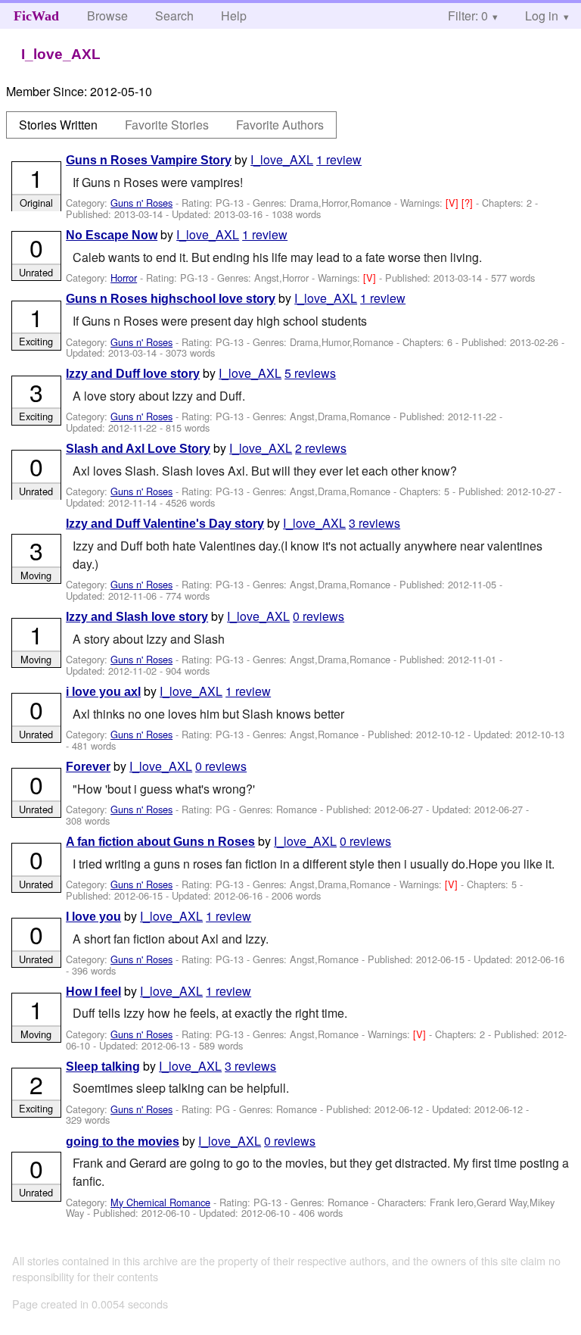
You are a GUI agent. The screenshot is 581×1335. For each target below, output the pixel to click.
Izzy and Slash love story (137, 616)
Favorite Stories (167, 124)
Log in (541, 15)
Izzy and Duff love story (133, 373)
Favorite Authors (280, 124)
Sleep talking (103, 1066)
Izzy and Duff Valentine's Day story (165, 523)
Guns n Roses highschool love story (170, 298)
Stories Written (58, 124)
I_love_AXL (281, 159)
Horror (123, 277)
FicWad (36, 15)
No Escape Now (111, 235)
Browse (107, 15)
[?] (468, 202)
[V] (453, 202)
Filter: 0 (468, 15)
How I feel (93, 991)
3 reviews (374, 523)
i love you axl (103, 691)
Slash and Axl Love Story (138, 448)
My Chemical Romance (160, 1202)
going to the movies (122, 1141)
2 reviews (320, 448)
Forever (88, 766)
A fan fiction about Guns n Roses (160, 841)
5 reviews (310, 373)
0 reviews (318, 616)
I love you (93, 916)
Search (174, 15)
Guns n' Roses (141, 202)
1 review (339, 159)
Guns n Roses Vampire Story (148, 160)
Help (234, 15)
